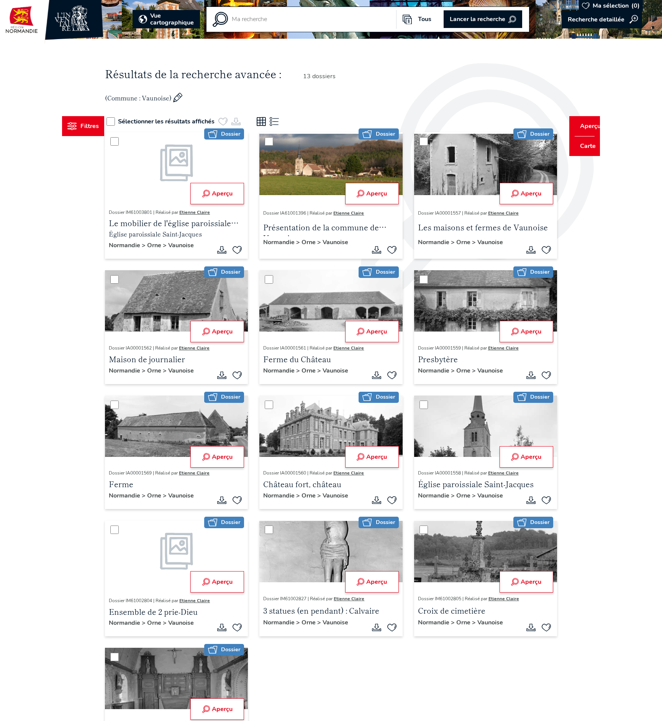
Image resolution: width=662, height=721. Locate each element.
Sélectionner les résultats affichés (180, 121)
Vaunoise (195, 245)
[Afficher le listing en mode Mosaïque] (275, 121)
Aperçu (226, 193)
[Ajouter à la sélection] (242, 250)
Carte (582, 146)
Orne (169, 245)
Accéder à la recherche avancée (602, 19)
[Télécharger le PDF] (226, 250)
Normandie (139, 245)
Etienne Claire (209, 212)
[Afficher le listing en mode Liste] (288, 121)
